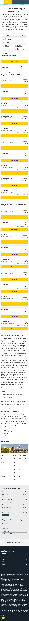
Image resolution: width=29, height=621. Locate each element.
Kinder (18, 48)
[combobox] (21, 49)
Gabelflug (24, 35)
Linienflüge (11, 599)
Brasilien (3, 578)
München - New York (16, 574)
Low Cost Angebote (23, 599)
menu (2, 2)
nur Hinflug (17, 35)
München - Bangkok (5, 575)
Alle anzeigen (5, 514)
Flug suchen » (14, 86)
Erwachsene (7, 48)
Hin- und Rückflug (8, 35)
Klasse (6, 52)
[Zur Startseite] (8, 2)
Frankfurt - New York (24, 574)
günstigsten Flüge (4, 598)
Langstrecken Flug (8, 589)
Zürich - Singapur (12, 575)
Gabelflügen (18, 606)
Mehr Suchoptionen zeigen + (9, 55)
